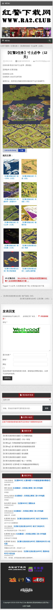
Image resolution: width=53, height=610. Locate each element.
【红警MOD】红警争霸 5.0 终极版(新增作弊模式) (20, 464)
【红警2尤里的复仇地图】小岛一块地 (16, 439)
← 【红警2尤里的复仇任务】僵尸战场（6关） (18, 296)
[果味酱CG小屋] (36, 570)
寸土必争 (12, 286)
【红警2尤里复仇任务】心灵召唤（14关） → (35, 299)
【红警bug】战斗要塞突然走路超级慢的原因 (18, 446)
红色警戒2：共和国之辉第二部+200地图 (28, 488)
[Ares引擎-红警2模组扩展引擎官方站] (28, 580)
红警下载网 (26, 606)
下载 (21, 150)
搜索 (46, 408)
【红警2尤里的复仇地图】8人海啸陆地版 (17, 436)
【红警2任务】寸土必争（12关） (26, 55)
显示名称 (7, 355)
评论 (5, 322)
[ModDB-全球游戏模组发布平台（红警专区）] (39, 580)
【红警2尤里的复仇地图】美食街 (14, 457)
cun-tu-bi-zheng (10, 150)
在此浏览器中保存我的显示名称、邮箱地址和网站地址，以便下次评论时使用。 (25, 372)
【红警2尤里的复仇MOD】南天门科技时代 (32, 519)
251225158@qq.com (42, 61)
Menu (7, 3)
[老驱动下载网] (17, 569)
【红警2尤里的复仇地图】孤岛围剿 (15, 454)
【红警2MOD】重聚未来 (26, 503)
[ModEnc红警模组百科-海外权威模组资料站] (21, 580)
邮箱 (5, 360)
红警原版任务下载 (37, 286)
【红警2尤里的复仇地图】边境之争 (15, 450)
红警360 (7, 519)
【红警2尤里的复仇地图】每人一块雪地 (17, 461)
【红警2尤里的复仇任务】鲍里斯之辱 (16, 468)
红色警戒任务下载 (23, 286)
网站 (4, 364)
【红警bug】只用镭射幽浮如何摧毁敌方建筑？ (19, 443)
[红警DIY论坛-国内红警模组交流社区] (13, 580)
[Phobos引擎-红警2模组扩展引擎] (26, 591)
